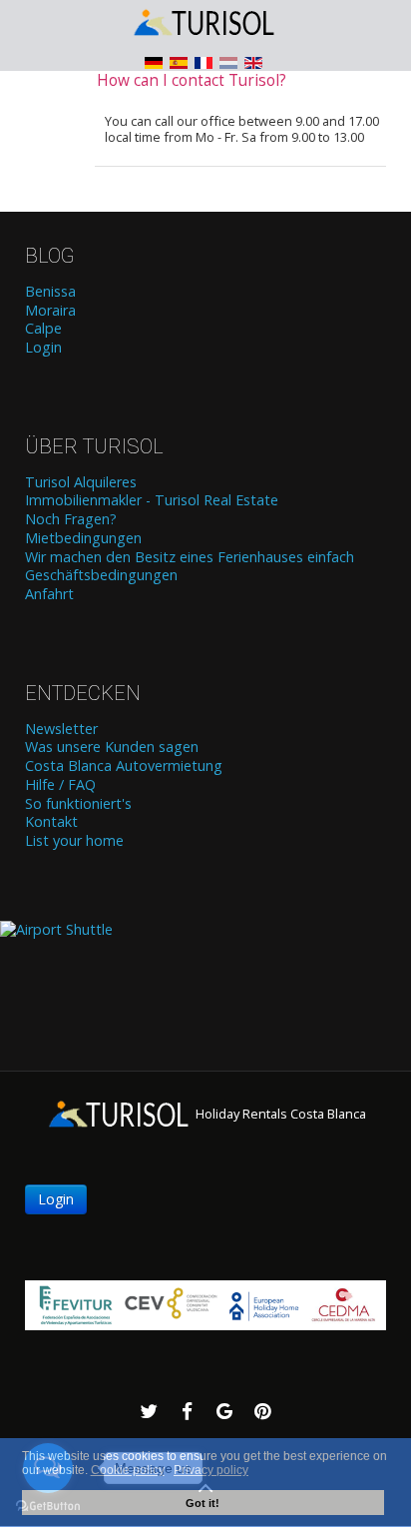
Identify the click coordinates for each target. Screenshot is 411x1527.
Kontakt (51, 822)
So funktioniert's (78, 804)
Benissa (50, 292)
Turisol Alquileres (81, 482)
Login (43, 348)
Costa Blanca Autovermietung (123, 766)
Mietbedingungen (83, 538)
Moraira (50, 311)
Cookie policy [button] (128, 1470)
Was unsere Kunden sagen (112, 747)
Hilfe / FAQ (60, 785)
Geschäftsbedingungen (101, 575)
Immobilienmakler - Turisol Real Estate (151, 500)
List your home (74, 841)
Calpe (43, 329)
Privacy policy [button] (211, 1470)
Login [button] (56, 1198)
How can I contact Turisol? (191, 80)
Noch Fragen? (71, 519)
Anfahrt (49, 594)
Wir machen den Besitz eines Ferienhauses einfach (189, 557)
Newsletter (61, 729)
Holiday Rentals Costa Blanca (279, 1114)
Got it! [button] (202, 1503)
